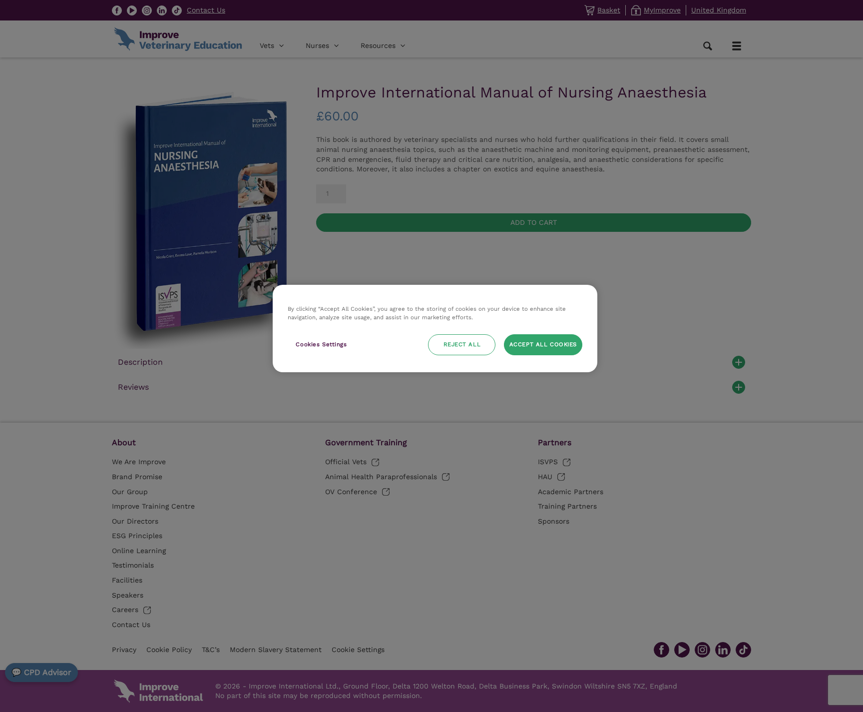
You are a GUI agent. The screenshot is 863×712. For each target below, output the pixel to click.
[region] (435, 328)
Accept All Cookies (543, 344)
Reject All (462, 344)
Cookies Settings (321, 344)
